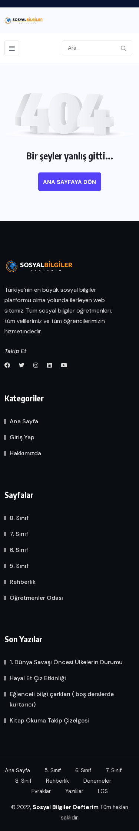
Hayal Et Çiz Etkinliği (38, 678)
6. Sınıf (19, 550)
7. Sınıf (19, 534)
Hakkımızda (25, 453)
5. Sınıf (19, 566)
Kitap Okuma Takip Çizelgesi (49, 720)
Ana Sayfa (24, 421)
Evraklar (41, 791)
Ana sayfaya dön (69, 182)
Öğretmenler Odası (36, 598)
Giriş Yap (22, 437)
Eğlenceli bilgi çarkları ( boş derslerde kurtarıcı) (62, 699)
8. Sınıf (19, 518)
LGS (103, 791)
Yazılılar (74, 791)
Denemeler (97, 781)
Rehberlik (23, 582)
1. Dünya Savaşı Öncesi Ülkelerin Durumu (66, 662)
